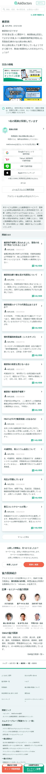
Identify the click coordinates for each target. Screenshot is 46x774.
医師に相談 (33, 565)
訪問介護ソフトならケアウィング (13, 734)
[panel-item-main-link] (23, 254)
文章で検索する (37, 15)
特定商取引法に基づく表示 (10, 693)
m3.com (22, 584)
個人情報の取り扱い (26, 136)
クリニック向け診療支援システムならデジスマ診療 (18, 731)
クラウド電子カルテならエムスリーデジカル (16, 728)
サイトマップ (6, 699)
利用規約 (14, 136)
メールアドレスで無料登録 (23, 189)
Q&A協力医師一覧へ (35, 654)
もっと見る (23, 536)
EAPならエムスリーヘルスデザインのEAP (15, 754)
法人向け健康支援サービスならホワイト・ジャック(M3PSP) (21, 742)
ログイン (40, 3)
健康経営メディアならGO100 (33, 745)
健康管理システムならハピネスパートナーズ (16, 748)
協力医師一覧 (6, 681)
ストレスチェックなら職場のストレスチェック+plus (19, 751)
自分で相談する (38, 110)
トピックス (6, 713)
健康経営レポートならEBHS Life (12, 745)
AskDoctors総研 (17, 713)
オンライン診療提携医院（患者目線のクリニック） (18, 716)
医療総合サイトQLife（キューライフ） (14, 762)
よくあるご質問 (6, 675)
